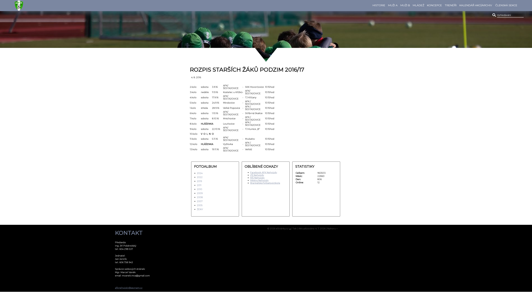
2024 (200, 173)
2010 (199, 189)
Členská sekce (506, 5)
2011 (199, 185)
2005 (200, 205)
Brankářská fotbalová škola (265, 183)
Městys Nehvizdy (259, 180)
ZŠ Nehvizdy (257, 175)
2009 (200, 193)
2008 (200, 197)
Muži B (405, 5)
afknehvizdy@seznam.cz (128, 288)
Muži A (393, 5)
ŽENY (200, 209)
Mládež (418, 5)
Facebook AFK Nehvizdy (263, 172)
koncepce (434, 5)
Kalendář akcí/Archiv (475, 5)
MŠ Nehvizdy (257, 177)
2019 (199, 181)
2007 (200, 201)
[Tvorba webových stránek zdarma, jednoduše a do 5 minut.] (290, 229)
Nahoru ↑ (332, 228)
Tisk (294, 228)
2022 (200, 177)
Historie (379, 5)
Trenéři (451, 5)
